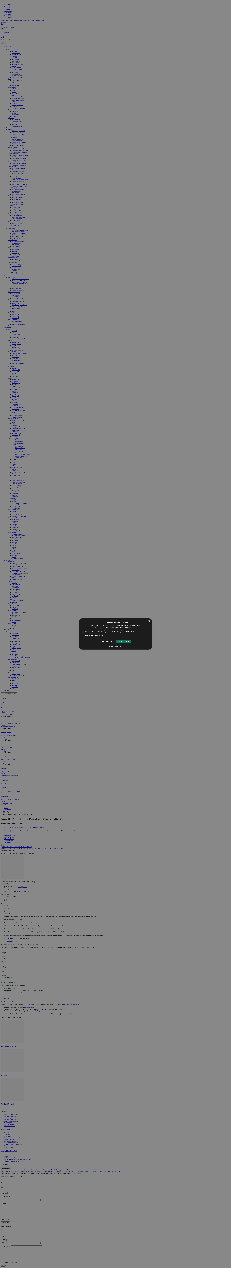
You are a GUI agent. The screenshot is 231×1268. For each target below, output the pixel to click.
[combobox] (149, 621)
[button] (115, 646)
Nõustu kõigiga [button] (124, 641)
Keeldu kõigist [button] (107, 641)
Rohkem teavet (132, 627)
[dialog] (115, 634)
